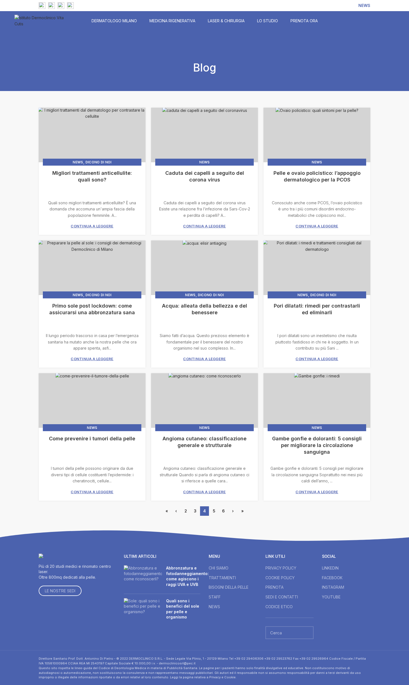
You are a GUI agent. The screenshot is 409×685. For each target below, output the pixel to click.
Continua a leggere (92, 226)
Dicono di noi (98, 162)
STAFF (215, 597)
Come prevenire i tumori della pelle (92, 438)
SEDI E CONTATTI (281, 597)
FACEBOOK (332, 577)
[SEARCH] (306, 632)
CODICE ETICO (279, 606)
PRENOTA (274, 587)
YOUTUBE (331, 597)
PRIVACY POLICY (280, 568)
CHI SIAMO (218, 568)
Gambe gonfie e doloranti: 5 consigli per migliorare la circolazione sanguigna (317, 445)
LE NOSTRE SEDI (60, 590)
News (78, 162)
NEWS (214, 606)
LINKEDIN (330, 568)
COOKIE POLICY (280, 577)
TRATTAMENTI (222, 577)
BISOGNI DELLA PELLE (228, 587)
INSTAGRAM (333, 587)
